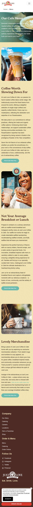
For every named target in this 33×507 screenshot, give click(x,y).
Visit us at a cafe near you (20, 382)
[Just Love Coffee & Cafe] (8, 3)
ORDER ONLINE (16, 504)
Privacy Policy (20, 493)
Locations (5, 428)
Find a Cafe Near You (10, 160)
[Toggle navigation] (29, 3)
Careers (4, 424)
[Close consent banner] (31, 488)
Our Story (5, 418)
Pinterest (7, 468)
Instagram (7, 461)
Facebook (7, 458)
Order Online (6, 449)
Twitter (6, 465)
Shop (4, 434)
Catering (5, 421)
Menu (4, 443)
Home (5, 9)
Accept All (8, 498)
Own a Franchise (8, 431)
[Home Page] (12, 475)
